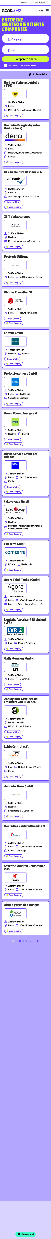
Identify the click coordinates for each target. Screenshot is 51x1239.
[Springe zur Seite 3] (26, 941)
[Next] (38, 941)
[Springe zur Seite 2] (23, 941)
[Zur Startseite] (11, 10)
